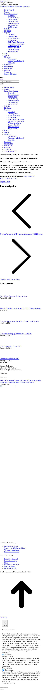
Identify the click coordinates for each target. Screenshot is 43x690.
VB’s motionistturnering (12, 552)
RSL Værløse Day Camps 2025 (10, 346)
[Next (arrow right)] (3, 689)
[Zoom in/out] (7, 687)
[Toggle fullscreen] (5, 687)
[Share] (3, 687)
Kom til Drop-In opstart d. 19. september (13, 296)
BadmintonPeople (10, 568)
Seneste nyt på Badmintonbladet (14, 548)
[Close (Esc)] (1, 687)
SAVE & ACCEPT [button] (8, 683)
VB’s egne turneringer (11, 550)
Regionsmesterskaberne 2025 (9, 359)
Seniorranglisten (9, 566)
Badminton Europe (10, 561)
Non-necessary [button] (7, 668)
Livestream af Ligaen (11, 546)
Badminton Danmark (11, 559)
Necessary (8, 655)
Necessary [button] (5, 653)
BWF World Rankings (11, 564)
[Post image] (5, 294)
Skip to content (5, 1)
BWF (6, 563)
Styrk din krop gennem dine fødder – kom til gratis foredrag (19, 321)
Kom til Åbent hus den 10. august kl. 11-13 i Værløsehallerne (20, 309)
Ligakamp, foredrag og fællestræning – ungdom (16, 334)
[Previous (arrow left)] (1, 689)
